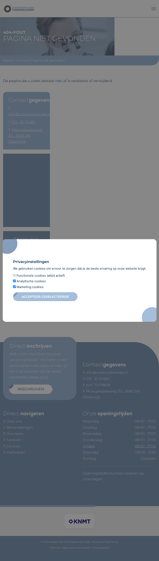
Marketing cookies (29, 287)
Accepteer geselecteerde (45, 297)
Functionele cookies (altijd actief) (40, 275)
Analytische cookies (31, 281)
